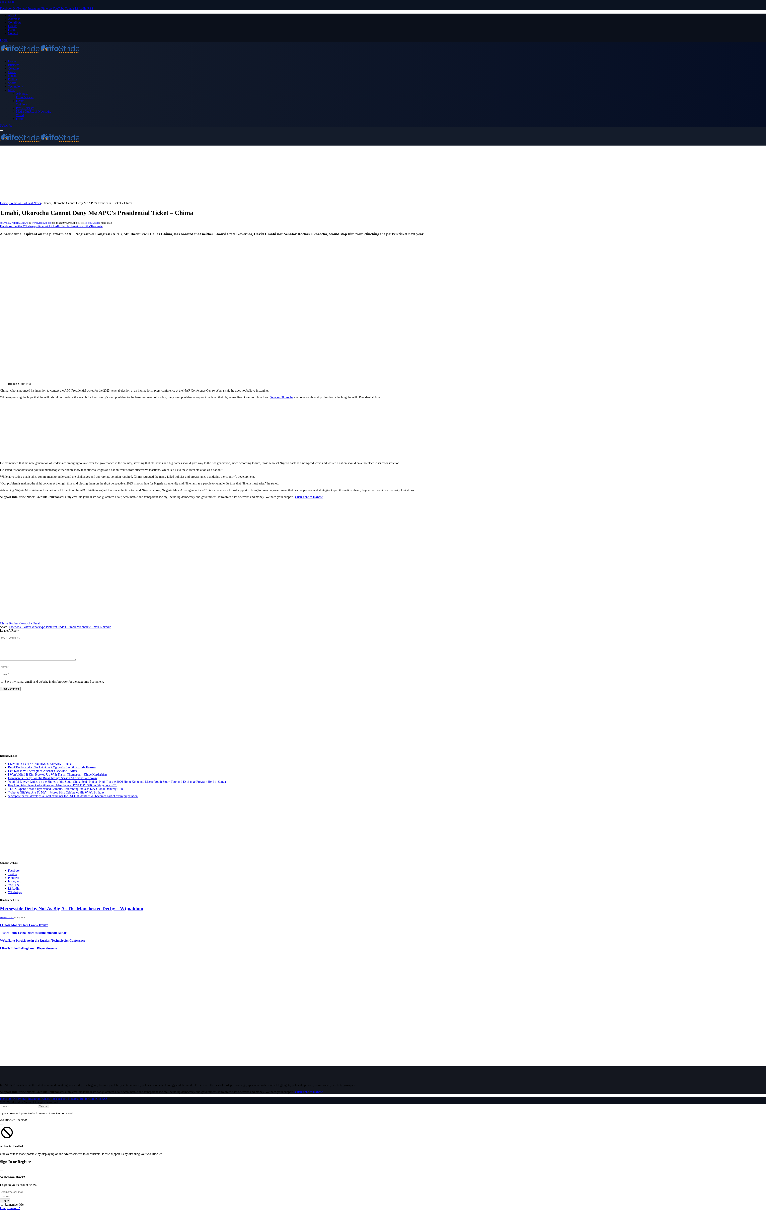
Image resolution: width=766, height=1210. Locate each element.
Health (20, 100)
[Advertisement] (119, 173)
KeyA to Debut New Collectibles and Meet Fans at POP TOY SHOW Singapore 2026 (62, 785)
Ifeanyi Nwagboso (41, 223)
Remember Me (14, 1204)
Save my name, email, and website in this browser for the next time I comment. (54, 681)
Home (12, 61)
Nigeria (12, 75)
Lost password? (10, 1208)
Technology (15, 86)
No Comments (92, 223)
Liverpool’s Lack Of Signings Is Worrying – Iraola (40, 763)
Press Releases (25, 108)
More (11, 90)
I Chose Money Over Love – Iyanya (24, 925)
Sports (12, 83)
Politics (12, 79)
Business (13, 65)
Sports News (7, 917)
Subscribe (6, 125)
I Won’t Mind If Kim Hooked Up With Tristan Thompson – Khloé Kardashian (57, 774)
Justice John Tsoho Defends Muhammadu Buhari (33, 932)
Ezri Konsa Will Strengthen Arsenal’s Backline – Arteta (43, 771)
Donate (12, 26)
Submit (43, 1106)
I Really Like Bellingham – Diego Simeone (28, 948)
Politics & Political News (14, 223)
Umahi (37, 623)
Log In (5, 1200)
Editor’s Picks (25, 97)
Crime (12, 72)
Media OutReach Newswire (33, 111)
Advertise (14, 19)
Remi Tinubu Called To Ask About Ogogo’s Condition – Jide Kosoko (52, 767)
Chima (4, 623)
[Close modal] (1, 1124)
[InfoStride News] (40, 54)
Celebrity (14, 68)
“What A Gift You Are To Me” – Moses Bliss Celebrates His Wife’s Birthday (56, 792)
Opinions (22, 104)
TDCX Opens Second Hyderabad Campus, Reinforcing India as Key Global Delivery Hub (65, 789)
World (20, 115)
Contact (13, 33)
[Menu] (1, 130)
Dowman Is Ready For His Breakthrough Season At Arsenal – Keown (52, 778)
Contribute (14, 22)
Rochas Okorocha (20, 623)
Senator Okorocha (281, 397)
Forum (12, 29)
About (12, 15)
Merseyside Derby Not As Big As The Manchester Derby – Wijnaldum (71, 908)
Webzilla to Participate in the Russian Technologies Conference (42, 940)
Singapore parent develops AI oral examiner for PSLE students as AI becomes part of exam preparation (73, 796)
